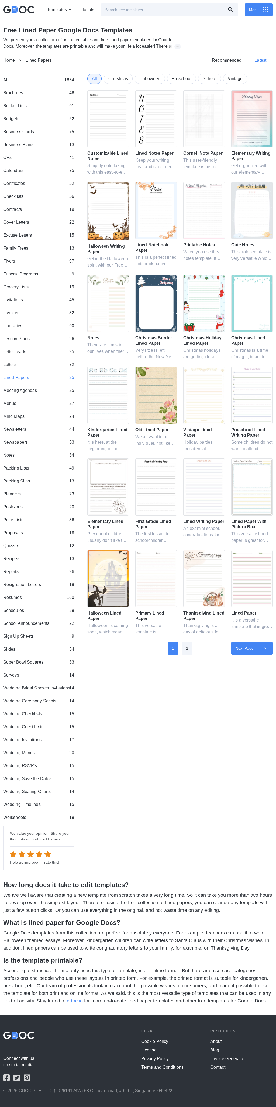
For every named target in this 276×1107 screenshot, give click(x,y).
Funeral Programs (38, 274)
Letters (38, 364)
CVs (38, 157)
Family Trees (38, 248)
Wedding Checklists (38, 714)
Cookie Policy (154, 1041)
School (209, 78)
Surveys (38, 675)
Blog (214, 1050)
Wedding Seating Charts (38, 791)
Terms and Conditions (162, 1067)
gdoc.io (75, 1000)
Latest (260, 60)
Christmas (118, 78)
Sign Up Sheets (38, 636)
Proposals (38, 532)
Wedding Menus (38, 752)
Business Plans (38, 144)
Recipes (38, 558)
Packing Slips (38, 481)
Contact (217, 1067)
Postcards (38, 507)
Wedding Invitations (38, 739)
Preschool (181, 78)
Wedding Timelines (38, 804)
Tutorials (86, 9)
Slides (38, 649)
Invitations (38, 300)
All (38, 80)
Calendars (38, 170)
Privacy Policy (155, 1058)
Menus (38, 403)
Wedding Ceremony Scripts (38, 701)
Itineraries (38, 325)
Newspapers (38, 442)
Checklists (38, 196)
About (216, 1041)
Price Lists (38, 520)
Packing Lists (38, 468)
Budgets (38, 118)
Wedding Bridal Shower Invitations (38, 688)
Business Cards (38, 131)
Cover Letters (38, 222)
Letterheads (38, 351)
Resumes (38, 597)
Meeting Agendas (38, 390)
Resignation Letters (38, 584)
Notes (38, 455)
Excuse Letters (38, 235)
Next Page (245, 648)
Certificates (38, 183)
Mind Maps (38, 416)
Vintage (235, 78)
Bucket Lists (38, 106)
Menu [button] (254, 10)
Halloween (149, 78)
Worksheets (38, 817)
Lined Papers (38, 60)
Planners (38, 494)
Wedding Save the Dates (38, 778)
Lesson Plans (38, 338)
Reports (38, 571)
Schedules (38, 610)
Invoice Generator (227, 1058)
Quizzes (38, 545)
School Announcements (38, 623)
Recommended (227, 60)
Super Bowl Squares (38, 662)
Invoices (38, 313)
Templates (57, 9)
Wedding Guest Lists (38, 727)
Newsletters (38, 429)
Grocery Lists (38, 287)
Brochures (38, 93)
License (149, 1050)
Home (9, 60)
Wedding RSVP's (38, 765)
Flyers (38, 261)
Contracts (38, 209)
